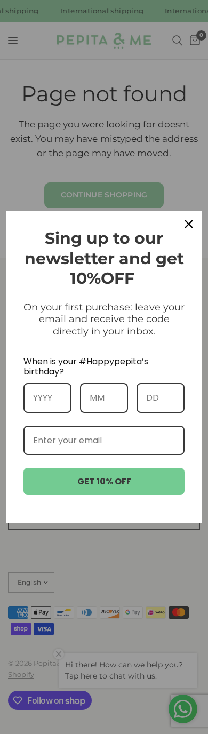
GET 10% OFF (104, 481)
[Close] (189, 224)
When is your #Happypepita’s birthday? (85, 366)
